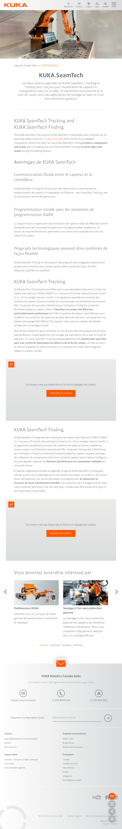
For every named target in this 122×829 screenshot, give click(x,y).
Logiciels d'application (25, 65)
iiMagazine (67, 776)
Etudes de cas (68, 743)
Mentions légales (74, 816)
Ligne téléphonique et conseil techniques (20, 739)
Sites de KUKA (68, 768)
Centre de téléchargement (14, 768)
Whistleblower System (72, 780)
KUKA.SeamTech (49, 65)
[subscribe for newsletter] (108, 718)
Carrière (66, 760)
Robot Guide (68, 739)
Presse (65, 772)
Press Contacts (10, 747)
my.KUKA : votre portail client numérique (21, 760)
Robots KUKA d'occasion (73, 747)
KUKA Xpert (9, 764)
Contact (7, 743)
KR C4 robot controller (51, 139)
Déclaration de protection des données (102, 816)
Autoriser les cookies (61, 393)
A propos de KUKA (70, 764)
